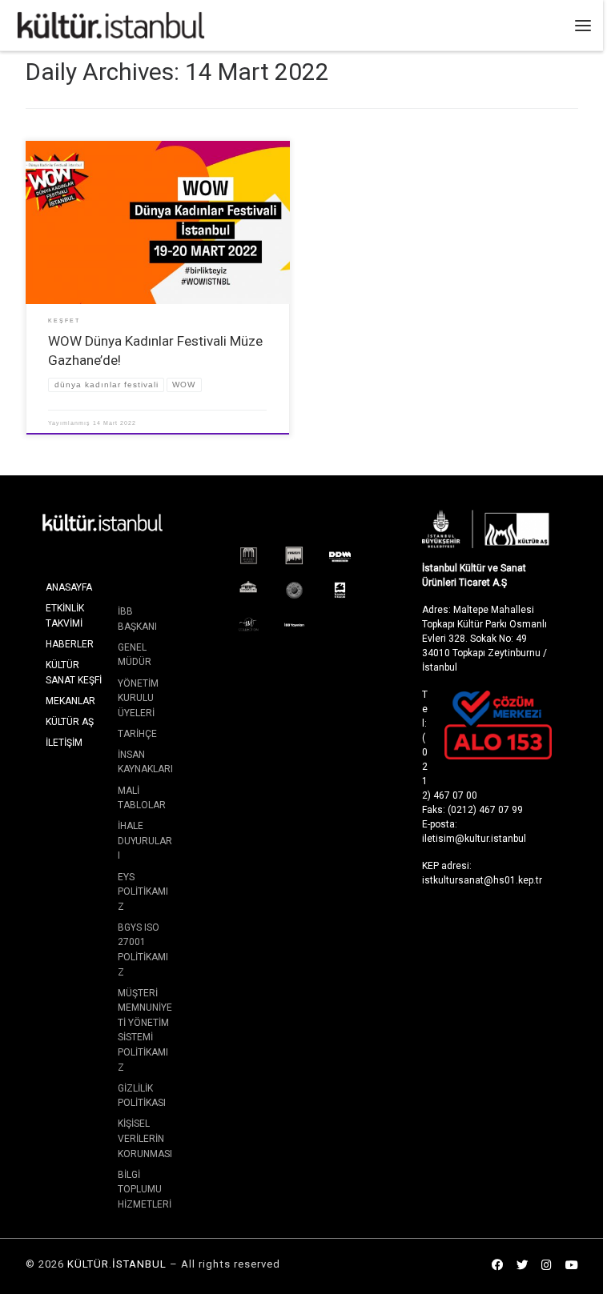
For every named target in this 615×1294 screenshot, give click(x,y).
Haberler (70, 644)
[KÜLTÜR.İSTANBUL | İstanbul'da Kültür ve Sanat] (111, 23)
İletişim (64, 742)
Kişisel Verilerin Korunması (145, 1138)
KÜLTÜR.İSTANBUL (117, 1264)
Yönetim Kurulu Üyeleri (138, 698)
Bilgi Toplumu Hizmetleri (144, 1189)
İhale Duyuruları (145, 840)
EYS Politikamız (143, 891)
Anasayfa (69, 587)
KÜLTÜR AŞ (70, 721)
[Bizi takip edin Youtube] (571, 1266)
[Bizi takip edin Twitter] (522, 1266)
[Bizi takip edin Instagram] (546, 1266)
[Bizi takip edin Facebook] (497, 1266)
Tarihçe (137, 733)
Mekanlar (70, 701)
